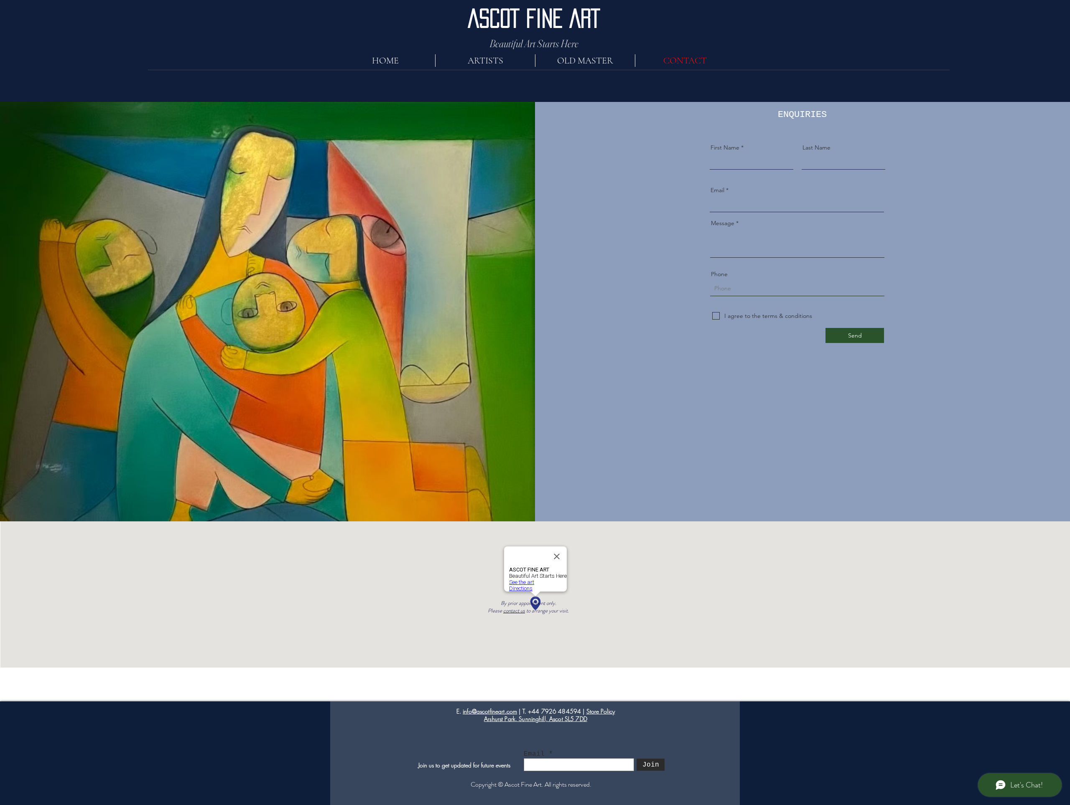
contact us (514, 611)
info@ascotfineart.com (490, 711)
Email (717, 190)
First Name (725, 147)
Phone (719, 274)
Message (722, 223)
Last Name (816, 147)
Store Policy (600, 711)
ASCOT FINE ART (534, 18)
